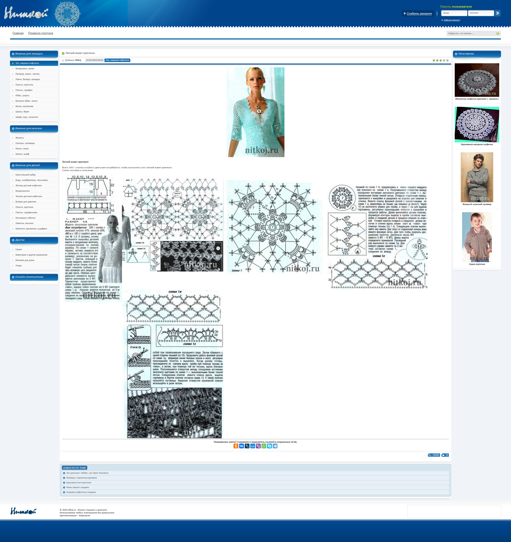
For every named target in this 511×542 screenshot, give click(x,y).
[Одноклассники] (236, 446)
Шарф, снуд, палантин (27, 117)
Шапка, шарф (22, 154)
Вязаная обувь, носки (26, 101)
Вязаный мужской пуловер (477, 204)
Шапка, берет (22, 112)
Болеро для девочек (26, 202)
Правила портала (40, 33)
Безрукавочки (23, 191)
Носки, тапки (22, 149)
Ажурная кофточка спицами (81, 492)
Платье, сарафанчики (26, 212)
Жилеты (20, 138)
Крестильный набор (26, 175)
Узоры (19, 266)
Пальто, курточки (24, 207)
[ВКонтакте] (241, 446)
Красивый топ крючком (78, 483)
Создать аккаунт (418, 13)
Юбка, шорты (22, 95)
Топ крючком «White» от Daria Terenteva (87, 473)
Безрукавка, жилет (25, 68)
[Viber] (258, 446)
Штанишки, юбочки (25, 218)
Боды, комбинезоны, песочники (32, 180)
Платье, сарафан (24, 90)
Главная (18, 33)
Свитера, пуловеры (25, 143)
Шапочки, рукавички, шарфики (31, 229)
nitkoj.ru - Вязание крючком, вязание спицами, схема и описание (36, 13)
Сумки (19, 249)
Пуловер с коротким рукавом (81, 478)
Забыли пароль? (452, 20)
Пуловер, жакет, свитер (27, 74)
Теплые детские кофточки (29, 196)
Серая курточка (477, 264)
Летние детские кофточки (29, 185)
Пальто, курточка (24, 85)
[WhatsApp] (263, 446)
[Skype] (269, 446)
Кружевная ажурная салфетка (477, 144)
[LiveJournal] (247, 446)
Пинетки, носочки (24, 223)
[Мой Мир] (252, 446)
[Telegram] (275, 446)
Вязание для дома (25, 260)
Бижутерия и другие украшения (31, 255)
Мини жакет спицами (77, 487)
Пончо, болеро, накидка (28, 79)
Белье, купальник (24, 106)
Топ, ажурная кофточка (27, 63)
